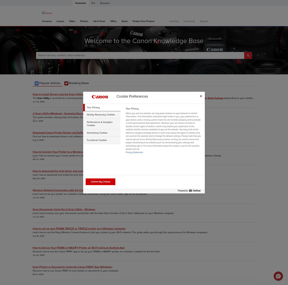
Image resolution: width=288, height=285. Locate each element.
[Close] (201, 96)
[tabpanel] (164, 131)
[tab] (101, 107)
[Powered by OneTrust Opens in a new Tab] (190, 191)
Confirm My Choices (100, 181)
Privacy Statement (134, 152)
